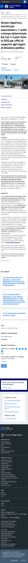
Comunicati (4, 494)
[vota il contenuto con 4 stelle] (25, 349)
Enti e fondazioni (5, 447)
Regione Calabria (6, 2)
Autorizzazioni (4, 483)
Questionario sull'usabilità (7, 546)
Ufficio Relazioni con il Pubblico (9, 521)
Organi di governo (5, 442)
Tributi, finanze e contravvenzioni (9, 478)
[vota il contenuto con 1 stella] (16, 349)
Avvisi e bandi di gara (6, 69)
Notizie (2, 492)
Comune (16, 69)
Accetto (23, 560)
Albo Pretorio (4, 538)
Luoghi (2, 503)
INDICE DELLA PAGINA (6, 96)
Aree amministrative (6, 443)
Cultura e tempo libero (6, 462)
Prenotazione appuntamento (8, 531)
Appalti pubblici (5, 467)
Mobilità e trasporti (6, 472)
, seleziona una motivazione (12, 357)
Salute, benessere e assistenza (8, 481)
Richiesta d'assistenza (6, 535)
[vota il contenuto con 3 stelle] (22, 349)
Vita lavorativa (4, 463)
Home (2, 13)
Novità (7, 13)
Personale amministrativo (7, 451)
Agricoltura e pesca (6, 485)
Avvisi (2, 496)
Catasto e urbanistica (6, 469)
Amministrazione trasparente (8, 537)
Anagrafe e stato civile (6, 460)
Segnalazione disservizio (7, 533)
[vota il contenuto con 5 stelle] (2, 351)
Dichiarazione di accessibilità (8, 544)
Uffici (2, 445)
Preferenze (14, 560)
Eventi (2, 505)
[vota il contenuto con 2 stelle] (19, 349)
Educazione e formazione (7, 474)
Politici (2, 449)
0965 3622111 (10, 523)
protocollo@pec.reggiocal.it (8, 526)
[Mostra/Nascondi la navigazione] (2, 6)
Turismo (3, 471)
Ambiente (3, 480)
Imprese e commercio (6, 465)
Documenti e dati (5, 452)
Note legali (3, 542)
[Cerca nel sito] (25, 6)
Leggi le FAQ (4, 529)
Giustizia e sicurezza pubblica (8, 476)
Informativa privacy (6, 540)
